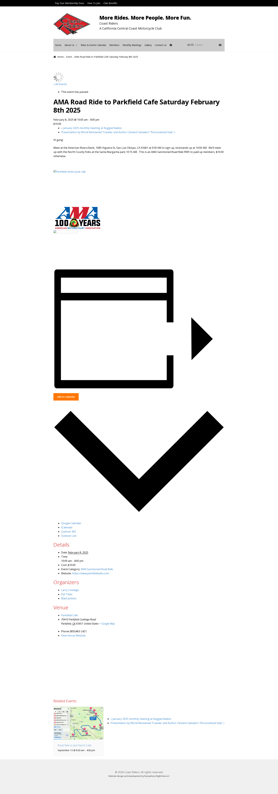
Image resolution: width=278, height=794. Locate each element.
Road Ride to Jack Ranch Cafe (74, 745)
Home (58, 45)
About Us (69, 45)
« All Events (60, 84)
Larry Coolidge (70, 590)
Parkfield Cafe (69, 615)
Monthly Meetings (132, 45)
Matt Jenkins (68, 598)
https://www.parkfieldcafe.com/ (90, 573)
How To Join (93, 3)
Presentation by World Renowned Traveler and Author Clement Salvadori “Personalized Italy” (118, 132)
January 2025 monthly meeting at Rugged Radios (91, 128)
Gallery (148, 45)
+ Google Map (107, 623)
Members (114, 45)
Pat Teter (67, 594)
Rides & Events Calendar (93, 45)
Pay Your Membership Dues (69, 3)
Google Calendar (71, 523)
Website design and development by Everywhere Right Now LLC (139, 776)
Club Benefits (110, 3)
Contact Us (161, 45)
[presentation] (78, 723)
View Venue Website (73, 635)
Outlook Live (68, 536)
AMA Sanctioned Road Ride (97, 569)
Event (69, 56)
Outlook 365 (68, 531)
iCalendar (67, 527)
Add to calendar (66, 396)
